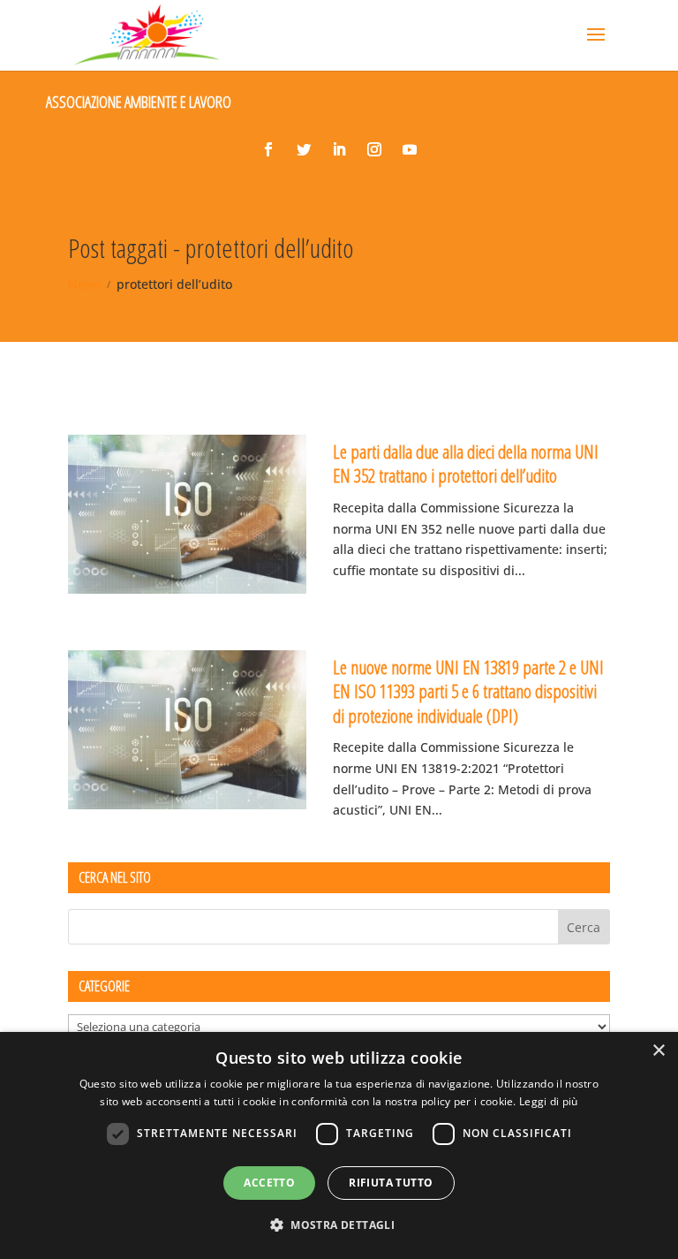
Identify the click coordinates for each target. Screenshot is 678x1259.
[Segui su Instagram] (374, 149)
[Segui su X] (304, 149)
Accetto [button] (269, 1182)
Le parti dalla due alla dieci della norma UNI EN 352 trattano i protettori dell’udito (466, 463)
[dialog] (339, 1145)
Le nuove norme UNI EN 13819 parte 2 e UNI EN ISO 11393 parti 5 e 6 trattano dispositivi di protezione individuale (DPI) (468, 691)
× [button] (658, 1051)
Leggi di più (548, 1101)
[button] (339, 1225)
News (84, 284)
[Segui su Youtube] (410, 149)
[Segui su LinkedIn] (339, 149)
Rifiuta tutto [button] (391, 1182)
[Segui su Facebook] (268, 149)
